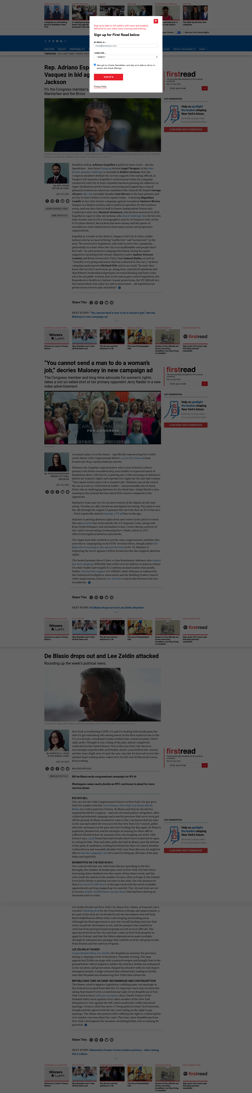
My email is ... (100, 42)
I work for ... (100, 52)
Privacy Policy (100, 86)
